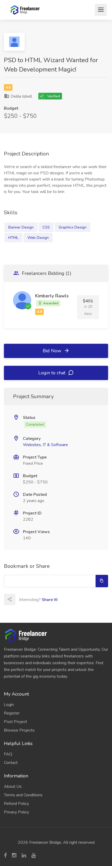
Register (12, 713)
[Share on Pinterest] (66, 599)
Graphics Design (72, 227)
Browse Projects (19, 730)
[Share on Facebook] (32, 599)
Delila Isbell (21, 96)
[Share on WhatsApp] (78, 599)
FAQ (8, 754)
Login (9, 704)
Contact (11, 762)
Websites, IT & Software (45, 445)
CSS (46, 227)
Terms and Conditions (23, 795)
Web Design (38, 237)
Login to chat (52, 373)
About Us (13, 786)
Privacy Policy (16, 812)
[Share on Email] (21, 599)
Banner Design (21, 227)
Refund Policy (16, 803)
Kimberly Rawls (52, 296)
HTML (13, 237)
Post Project (15, 722)
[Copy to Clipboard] (102, 581)
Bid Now (53, 351)
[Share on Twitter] (43, 599)
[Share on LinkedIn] (55, 599)
